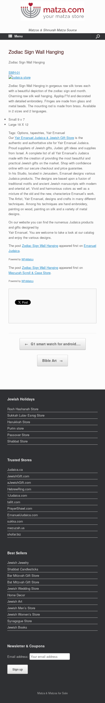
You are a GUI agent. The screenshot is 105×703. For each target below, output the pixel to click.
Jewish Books (17, 627)
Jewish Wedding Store (23, 588)
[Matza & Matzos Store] (52, 11)
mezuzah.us (16, 527)
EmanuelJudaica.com (22, 515)
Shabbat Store (17, 441)
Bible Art (52, 360)
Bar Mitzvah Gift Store (23, 575)
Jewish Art (14, 601)
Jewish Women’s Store (23, 614)
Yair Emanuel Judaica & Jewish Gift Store (44, 137)
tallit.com (13, 502)
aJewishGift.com (19, 482)
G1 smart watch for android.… (53, 343)
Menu (18, 36)
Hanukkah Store (18, 422)
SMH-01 (14, 72)
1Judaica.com (17, 495)
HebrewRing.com (19, 489)
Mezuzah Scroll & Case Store (30, 272)
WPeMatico (27, 259)
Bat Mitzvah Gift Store (23, 582)
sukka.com (15, 521)
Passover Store (18, 434)
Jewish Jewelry (18, 562)
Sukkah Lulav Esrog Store (25, 415)
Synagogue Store (19, 621)
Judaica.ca (15, 469)
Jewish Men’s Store (21, 608)
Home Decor (16, 595)
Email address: (18, 656)
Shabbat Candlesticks (22, 569)
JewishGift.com (18, 476)
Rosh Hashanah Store (22, 409)
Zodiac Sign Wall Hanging (40, 245)
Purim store (15, 428)
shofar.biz (14, 534)
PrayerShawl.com (19, 508)
